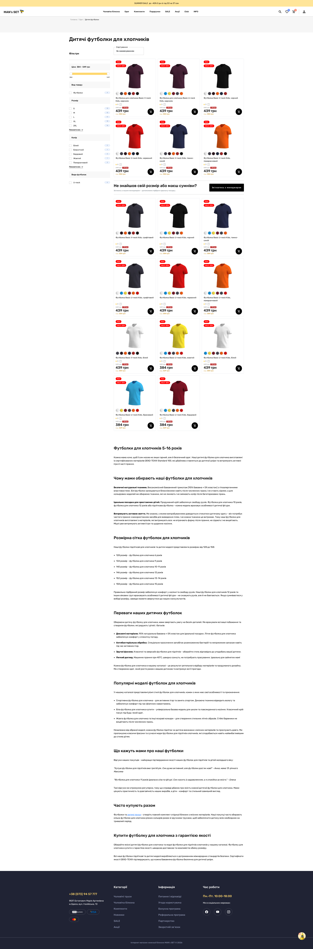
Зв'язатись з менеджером (226, 187)
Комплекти (120, 908)
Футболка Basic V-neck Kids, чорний (221, 98)
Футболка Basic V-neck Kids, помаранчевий (217, 159)
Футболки (90, 93)
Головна (73, 20)
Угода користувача (169, 902)
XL (90, 121)
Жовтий (90, 158)
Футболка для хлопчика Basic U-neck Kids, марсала (177, 99)
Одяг (81, 20)
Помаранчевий (90, 162)
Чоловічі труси (123, 896)
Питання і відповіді (169, 896)
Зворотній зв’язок (169, 927)
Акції (117, 927)
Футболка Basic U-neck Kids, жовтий (177, 358)
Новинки (119, 914)
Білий (90, 145)
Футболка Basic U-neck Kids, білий (220, 358)
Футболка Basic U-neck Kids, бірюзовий (134, 415)
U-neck (90, 182)
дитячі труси (134, 814)
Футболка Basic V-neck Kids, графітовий (134, 237)
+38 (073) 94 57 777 (83, 894)
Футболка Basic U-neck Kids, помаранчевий (217, 299)
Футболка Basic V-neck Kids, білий (132, 358)
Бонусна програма (169, 908)
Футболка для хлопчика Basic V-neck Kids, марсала (133, 99)
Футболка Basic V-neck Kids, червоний (134, 158)
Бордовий (90, 154)
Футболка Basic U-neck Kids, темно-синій (221, 239)
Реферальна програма (171, 914)
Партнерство (166, 920)
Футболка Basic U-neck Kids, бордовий (178, 415)
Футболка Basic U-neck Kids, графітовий (135, 297)
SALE (117, 920)
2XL (90, 125)
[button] (196, 11)
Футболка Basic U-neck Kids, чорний (177, 237)
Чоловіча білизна (124, 902)
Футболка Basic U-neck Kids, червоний (178, 297)
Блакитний (90, 150)
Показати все (74, 130)
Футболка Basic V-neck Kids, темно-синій (177, 159)
